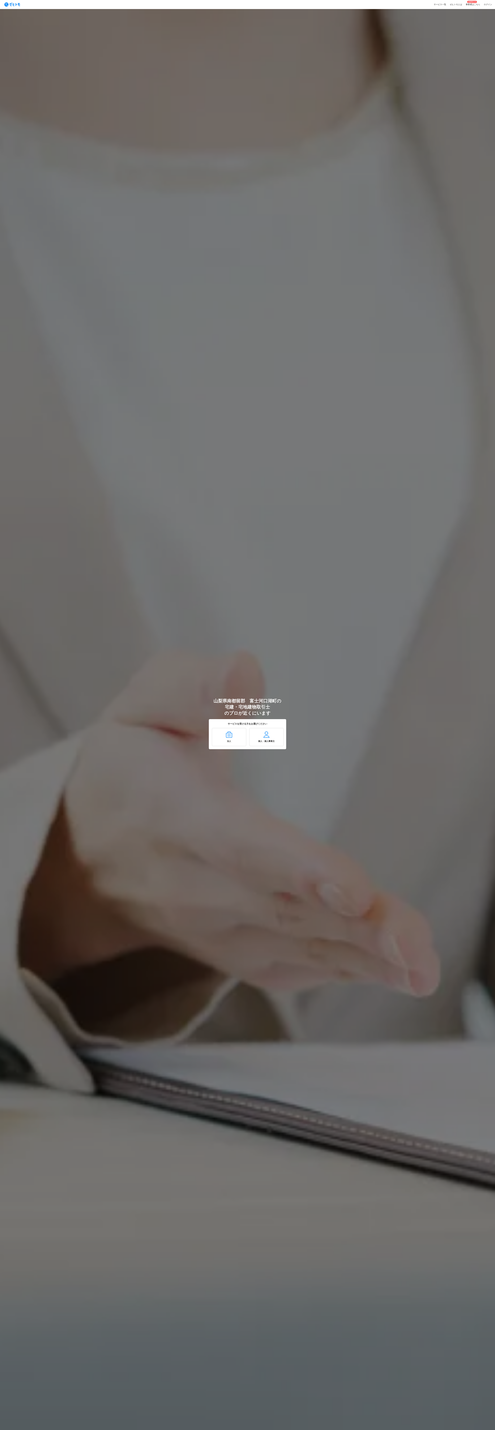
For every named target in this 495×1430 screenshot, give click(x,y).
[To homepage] (12, 4)
